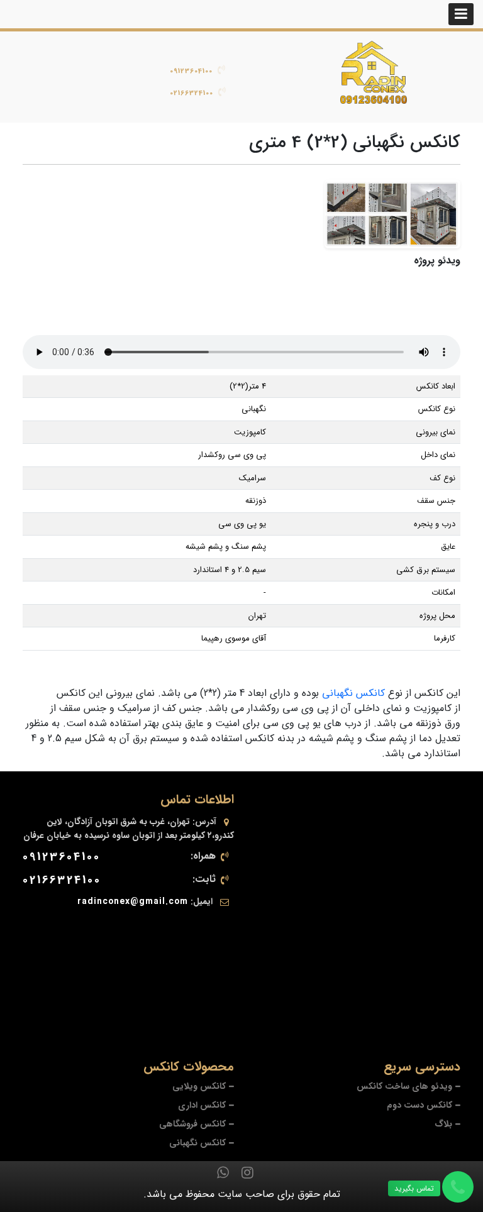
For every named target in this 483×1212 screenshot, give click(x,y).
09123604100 (191, 71)
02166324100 (191, 93)
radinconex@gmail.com (132, 901)
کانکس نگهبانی (353, 693)
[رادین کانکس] (373, 72)
